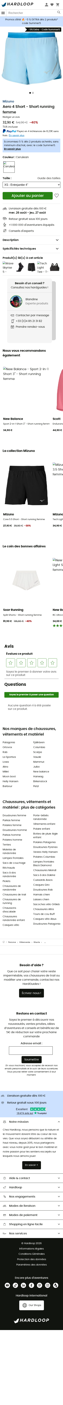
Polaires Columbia (44, 857)
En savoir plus (12, 149)
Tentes (7, 845)
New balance (41, 772)
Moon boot (9, 776)
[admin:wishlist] (56, 195)
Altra (5, 767)
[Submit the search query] (59, 13)
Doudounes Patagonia (46, 924)
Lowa (6, 762)
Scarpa (37, 752)
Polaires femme (12, 825)
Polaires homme (12, 840)
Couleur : (16, 157)
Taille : (7, 178)
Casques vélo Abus (44, 919)
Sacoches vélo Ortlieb (46, 904)
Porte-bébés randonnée (40, 817)
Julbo (36, 767)
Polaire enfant (41, 829)
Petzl (36, 786)
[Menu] (3, 13)
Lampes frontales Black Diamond (43, 864)
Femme (12, 942)
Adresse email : (31, 1043)
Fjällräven (39, 742)
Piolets (6, 881)
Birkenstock (40, 781)
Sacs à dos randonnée (9, 875)
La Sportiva (9, 757)
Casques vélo (11, 925)
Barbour (7, 786)
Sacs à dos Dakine (44, 875)
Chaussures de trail (14, 894)
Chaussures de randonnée (12, 888)
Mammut (38, 762)
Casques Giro (41, 885)
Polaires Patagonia (44, 842)
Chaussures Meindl (44, 870)
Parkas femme (11, 820)
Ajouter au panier (28, 196)
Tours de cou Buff (44, 914)
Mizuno (8, 101)
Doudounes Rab (43, 890)
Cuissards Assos (42, 880)
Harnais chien (41, 894)
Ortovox (7, 747)
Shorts (37, 942)
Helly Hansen (10, 781)
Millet (6, 772)
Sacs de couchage (14, 863)
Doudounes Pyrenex (45, 847)
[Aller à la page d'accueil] (5, 942)
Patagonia (9, 742)
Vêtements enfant (44, 824)
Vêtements (24, 942)
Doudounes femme (14, 815)
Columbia (39, 747)
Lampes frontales (13, 858)
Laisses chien (41, 899)
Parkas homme (12, 835)
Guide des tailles (48, 178)
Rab (5, 752)
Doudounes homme (15, 830)
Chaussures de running (12, 901)
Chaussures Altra (43, 909)
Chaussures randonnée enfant (14, 918)
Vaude (37, 757)
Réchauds (9, 868)
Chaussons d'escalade (9, 910)
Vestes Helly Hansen (45, 852)
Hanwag (38, 776)
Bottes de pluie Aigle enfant (45, 836)
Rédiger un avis (11, 117)
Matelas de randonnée (9, 851)
